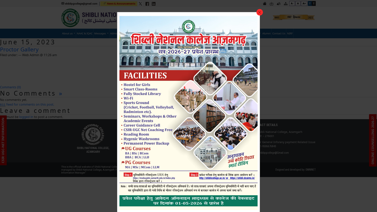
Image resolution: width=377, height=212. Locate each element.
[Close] (260, 12)
